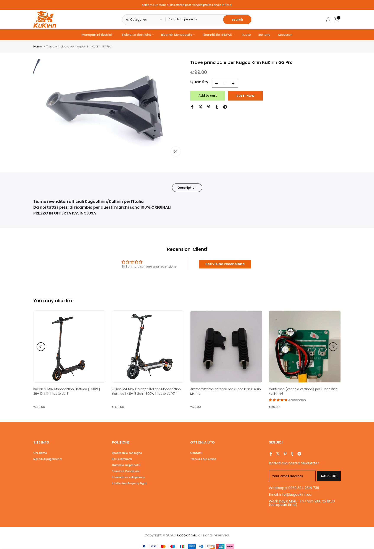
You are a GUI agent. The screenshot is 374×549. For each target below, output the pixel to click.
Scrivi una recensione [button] (225, 264)
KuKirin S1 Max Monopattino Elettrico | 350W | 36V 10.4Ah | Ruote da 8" (66, 391)
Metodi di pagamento (48, 459)
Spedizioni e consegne (127, 453)
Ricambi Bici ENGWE (217, 34)
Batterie (264, 34)
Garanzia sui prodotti (126, 465)
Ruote (246, 34)
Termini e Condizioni (125, 471)
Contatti (196, 453)
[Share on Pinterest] (209, 107)
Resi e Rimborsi (122, 459)
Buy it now (245, 96)
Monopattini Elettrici (97, 34)
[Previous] (41, 346)
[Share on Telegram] (225, 107)
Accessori (285, 34)
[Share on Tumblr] (217, 107)
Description (187, 187)
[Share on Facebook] (192, 107)
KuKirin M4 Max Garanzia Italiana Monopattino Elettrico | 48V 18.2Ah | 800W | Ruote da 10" (146, 391)
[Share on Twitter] (200, 107)
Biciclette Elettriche (136, 34)
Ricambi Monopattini (176, 34)
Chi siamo (40, 453)
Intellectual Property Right (129, 483)
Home (37, 46)
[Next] (333, 346)
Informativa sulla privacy (128, 477)
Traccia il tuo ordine (203, 459)
